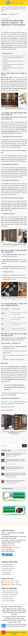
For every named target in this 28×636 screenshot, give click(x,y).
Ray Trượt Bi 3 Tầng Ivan (9, 616)
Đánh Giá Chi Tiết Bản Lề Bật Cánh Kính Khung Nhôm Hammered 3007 (16, 454)
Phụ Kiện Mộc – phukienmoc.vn (11, 343)
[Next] (26, 425)
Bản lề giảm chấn (6, 77)
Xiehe (2, 329)
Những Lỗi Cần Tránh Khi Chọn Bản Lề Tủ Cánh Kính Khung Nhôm (15, 481)
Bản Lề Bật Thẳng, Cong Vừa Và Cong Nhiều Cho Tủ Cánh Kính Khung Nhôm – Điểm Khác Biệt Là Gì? (16, 475)
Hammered (23, 346)
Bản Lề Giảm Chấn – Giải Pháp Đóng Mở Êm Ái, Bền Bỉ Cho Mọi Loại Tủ (14, 387)
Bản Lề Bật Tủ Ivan (8, 608)
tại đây (14, 395)
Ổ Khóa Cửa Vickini (8, 626)
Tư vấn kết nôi (13, 14)
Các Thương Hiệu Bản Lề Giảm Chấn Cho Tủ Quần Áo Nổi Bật (13, 65)
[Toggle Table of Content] (23, 53)
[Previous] (1, 425)
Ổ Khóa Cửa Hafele (20, 626)
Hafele (17, 346)
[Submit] (24, 445)
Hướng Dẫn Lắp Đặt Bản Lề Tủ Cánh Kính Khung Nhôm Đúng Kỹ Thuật (15, 467)
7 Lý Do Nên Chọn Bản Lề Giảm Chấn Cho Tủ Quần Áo (14, 58)
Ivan (4, 348)
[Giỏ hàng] (26, 2)
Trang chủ (3, 7)
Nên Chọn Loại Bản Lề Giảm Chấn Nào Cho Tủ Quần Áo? (14, 62)
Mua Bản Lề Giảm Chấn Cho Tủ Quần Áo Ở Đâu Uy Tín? (13, 68)
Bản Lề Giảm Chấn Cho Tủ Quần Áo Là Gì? (13, 56)
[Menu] (2, 3)
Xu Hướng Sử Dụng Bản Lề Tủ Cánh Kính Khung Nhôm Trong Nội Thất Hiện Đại (15, 461)
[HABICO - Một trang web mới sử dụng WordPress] (14, 2)
